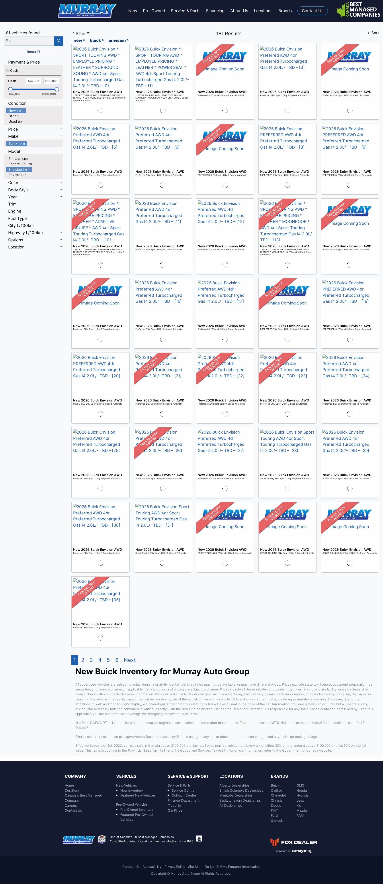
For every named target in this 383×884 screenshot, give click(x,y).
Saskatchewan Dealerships (240, 801)
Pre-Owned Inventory (137, 810)
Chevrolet (278, 795)
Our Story (72, 791)
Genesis (277, 821)
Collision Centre (184, 795)
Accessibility (152, 867)
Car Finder (176, 810)
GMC (300, 785)
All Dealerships (230, 806)
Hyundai (303, 795)
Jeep (300, 801)
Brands (279, 776)
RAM (300, 816)
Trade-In (174, 806)
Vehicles (126, 776)
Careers (71, 806)
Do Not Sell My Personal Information (232, 867)
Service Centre (183, 791)
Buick (275, 785)
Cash (14, 71)
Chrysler (277, 801)
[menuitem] (34, 110)
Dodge (276, 806)
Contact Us (73, 810)
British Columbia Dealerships (241, 791)
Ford (274, 816)
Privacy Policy (174, 867)
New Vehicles (126, 785)
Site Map (194, 867)
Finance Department (183, 801)
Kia (299, 806)
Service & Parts (179, 785)
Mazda (302, 810)
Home (69, 785)
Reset (32, 52)
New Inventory (131, 791)
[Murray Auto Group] (87, 10)
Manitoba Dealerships (236, 795)
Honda (302, 791)
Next (130, 660)
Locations (231, 776)
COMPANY (75, 776)
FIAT (274, 810)
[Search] (58, 41)
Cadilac (276, 791)
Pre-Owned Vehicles (132, 804)
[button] (132, 11)
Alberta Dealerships (234, 785)
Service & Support (188, 776)
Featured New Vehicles (138, 795)
